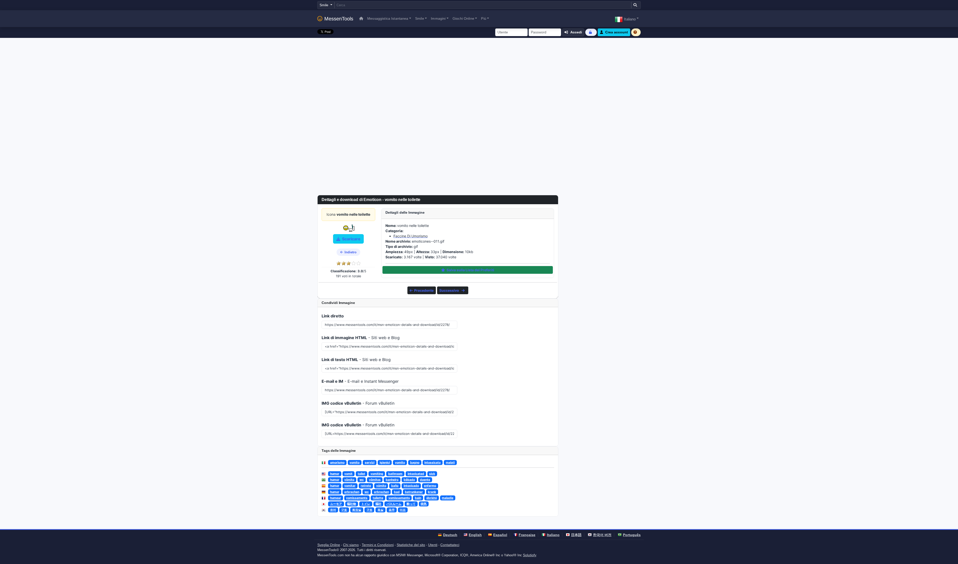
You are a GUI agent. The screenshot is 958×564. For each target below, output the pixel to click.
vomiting (376, 473)
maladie (447, 498)
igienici (385, 462)
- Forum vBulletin (358, 403)
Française (527, 535)
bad (397, 492)
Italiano (553, 535)
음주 (392, 510)
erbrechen (351, 492)
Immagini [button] (438, 18)
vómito (381, 485)
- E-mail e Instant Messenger (360, 381)
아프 (403, 510)
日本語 (576, 535)
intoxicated (416, 473)
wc (361, 479)
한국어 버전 (602, 535)
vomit (348, 473)
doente (425, 479)
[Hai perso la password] (591, 32)
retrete (366, 485)
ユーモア (336, 504)
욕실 (380, 510)
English (475, 535)
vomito (354, 462)
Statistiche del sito (411, 545)
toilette (378, 498)
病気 (424, 504)
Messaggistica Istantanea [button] (387, 18)
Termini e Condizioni (378, 545)
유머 (333, 510)
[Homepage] (361, 18)
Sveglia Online (328, 545)
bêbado (409, 479)
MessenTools (338, 18)
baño (394, 485)
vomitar (350, 485)
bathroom (395, 473)
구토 (344, 510)
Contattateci (449, 545)
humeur (335, 498)
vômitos (375, 479)
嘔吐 (378, 504)
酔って (411, 504)
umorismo (337, 462)
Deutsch (450, 535)
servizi (369, 462)
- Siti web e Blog (361, 337)
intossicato (432, 462)
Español (500, 535)
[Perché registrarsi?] (636, 32)
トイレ (365, 504)
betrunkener (414, 492)
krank (432, 492)
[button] (627, 18)
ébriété (431, 498)
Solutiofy (529, 555)
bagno (414, 462)
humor (334, 473)
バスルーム (393, 504)
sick (432, 473)
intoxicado (411, 485)
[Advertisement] (479, 75)
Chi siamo (351, 545)
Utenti (432, 545)
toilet (361, 473)
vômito (349, 479)
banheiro (392, 479)
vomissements (356, 498)
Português (632, 535)
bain (418, 498)
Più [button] (483, 18)
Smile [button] (419, 18)
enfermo (430, 485)
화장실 (356, 510)
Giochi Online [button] (463, 18)
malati (450, 462)
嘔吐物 (351, 504)
